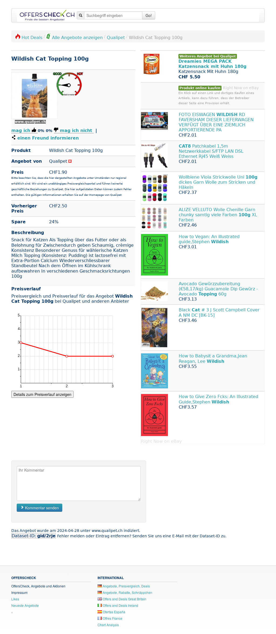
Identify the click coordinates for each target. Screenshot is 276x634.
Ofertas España (113, 611)
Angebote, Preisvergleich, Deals (126, 586)
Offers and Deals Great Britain (124, 599)
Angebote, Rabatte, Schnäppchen (127, 592)
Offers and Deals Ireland (120, 605)
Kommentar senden (41, 507)
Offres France (112, 618)
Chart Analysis (108, 624)
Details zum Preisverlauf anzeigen (42, 394)
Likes (15, 599)
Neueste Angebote (25, 605)
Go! (149, 15)
